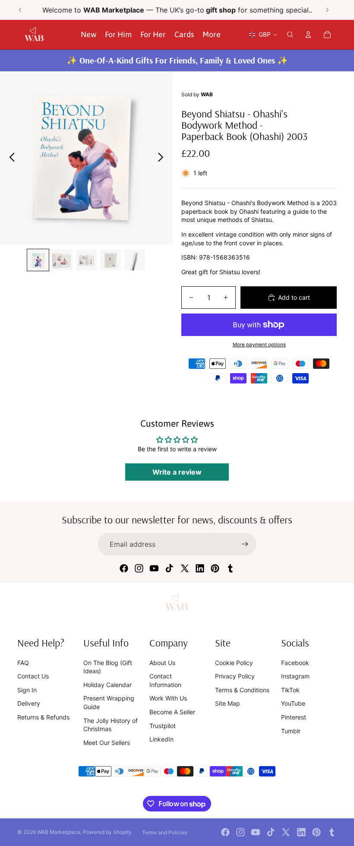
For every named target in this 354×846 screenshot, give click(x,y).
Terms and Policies (164, 832)
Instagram (295, 676)
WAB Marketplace (58, 832)
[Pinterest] (215, 568)
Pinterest (293, 717)
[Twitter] (185, 568)
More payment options (259, 345)
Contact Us (33, 676)
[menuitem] (211, 35)
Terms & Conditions (242, 690)
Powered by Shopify (107, 832)
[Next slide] (327, 9)
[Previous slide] (20, 9)
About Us (162, 662)
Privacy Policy (235, 676)
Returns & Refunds (43, 717)
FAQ (23, 662)
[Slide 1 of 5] (38, 260)
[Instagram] (139, 568)
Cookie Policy (234, 662)
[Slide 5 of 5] (134, 260)
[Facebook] (124, 568)
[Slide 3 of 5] (86, 260)
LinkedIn (161, 739)
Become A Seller (172, 712)
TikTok (290, 690)
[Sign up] (245, 544)
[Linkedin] (200, 568)
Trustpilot (162, 725)
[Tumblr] (230, 568)
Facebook (295, 662)
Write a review (177, 472)
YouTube (293, 703)
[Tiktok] (169, 568)
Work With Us (168, 698)
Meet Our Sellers (106, 742)
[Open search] (290, 34)
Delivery (28, 703)
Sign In (27, 690)
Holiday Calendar (107, 684)
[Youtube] (154, 568)
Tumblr (290, 731)
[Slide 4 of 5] (110, 260)
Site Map (227, 703)
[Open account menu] (308, 34)
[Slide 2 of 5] (62, 260)
